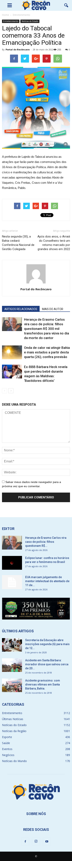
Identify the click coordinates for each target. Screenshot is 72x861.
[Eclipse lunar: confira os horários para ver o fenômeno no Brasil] (12, 563)
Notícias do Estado (30, 21)
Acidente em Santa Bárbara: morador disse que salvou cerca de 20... (46, 664)
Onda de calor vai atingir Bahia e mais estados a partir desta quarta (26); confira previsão (47, 352)
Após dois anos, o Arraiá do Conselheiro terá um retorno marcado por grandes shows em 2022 (53, 243)
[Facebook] (25, 842)
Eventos (7, 749)
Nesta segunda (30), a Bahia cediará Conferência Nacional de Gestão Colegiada (18, 243)
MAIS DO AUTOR (52, 309)
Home (5, 15)
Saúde (6, 743)
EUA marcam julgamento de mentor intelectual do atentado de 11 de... (47, 581)
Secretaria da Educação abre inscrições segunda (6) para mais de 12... (47, 644)
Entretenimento (10, 21)
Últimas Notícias (12, 719)
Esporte (7, 737)
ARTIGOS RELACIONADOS (20, 309)
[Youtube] (47, 842)
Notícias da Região (14, 731)
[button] (66, 5)
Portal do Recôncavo (18, 49)
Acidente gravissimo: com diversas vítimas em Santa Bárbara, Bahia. (42, 684)
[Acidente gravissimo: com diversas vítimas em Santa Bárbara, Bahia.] (12, 685)
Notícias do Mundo (14, 761)
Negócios (8, 755)
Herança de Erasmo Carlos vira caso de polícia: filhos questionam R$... (45, 541)
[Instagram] (36, 842)
